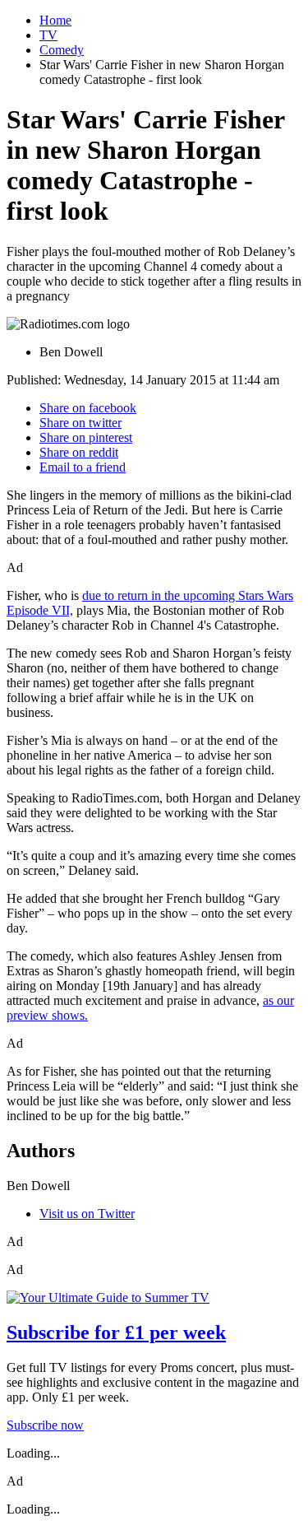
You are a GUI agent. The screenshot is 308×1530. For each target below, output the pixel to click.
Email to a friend (82, 467)
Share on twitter (80, 423)
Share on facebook (87, 408)
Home (55, 20)
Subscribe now (45, 1425)
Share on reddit (78, 452)
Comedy (61, 50)
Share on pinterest (85, 437)
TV (48, 35)
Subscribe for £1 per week (116, 1332)
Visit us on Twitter (87, 1214)
